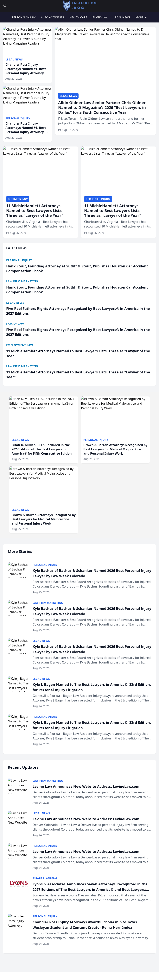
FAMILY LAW (100, 17)
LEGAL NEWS (122, 17)
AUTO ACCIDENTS (52, 17)
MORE (139, 17)
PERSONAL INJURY (23, 17)
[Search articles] (5, 5)
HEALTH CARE (78, 17)
